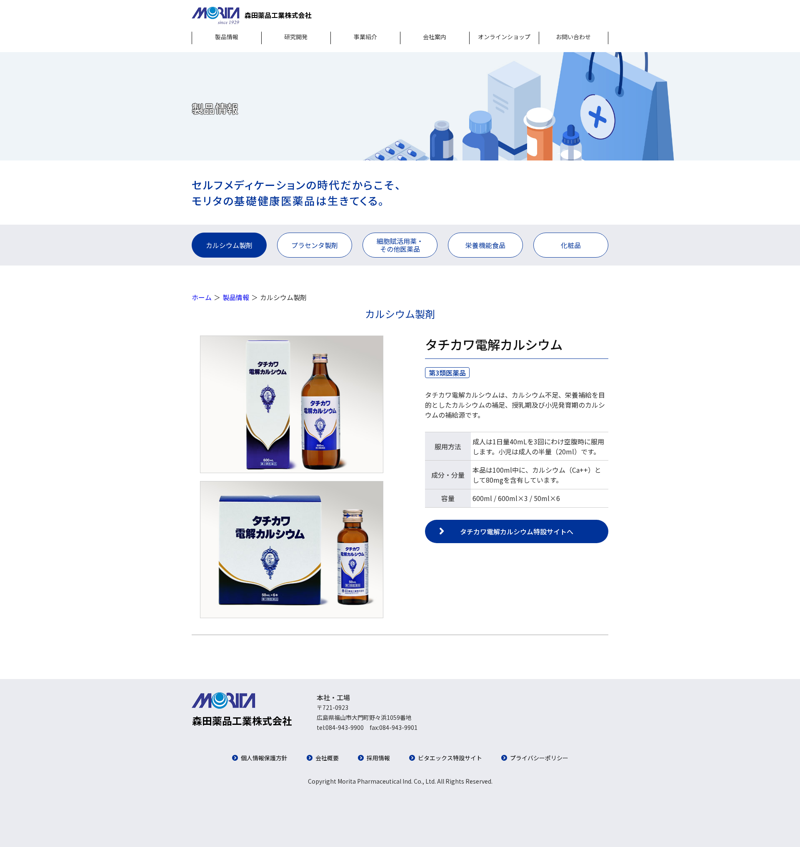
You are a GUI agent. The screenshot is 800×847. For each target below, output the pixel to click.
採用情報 (378, 758)
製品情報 (226, 37)
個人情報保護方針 (264, 758)
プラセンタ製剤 (314, 245)
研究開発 (296, 37)
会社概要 (327, 758)
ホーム (202, 297)
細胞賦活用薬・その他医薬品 (400, 245)
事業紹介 (365, 37)
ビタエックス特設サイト (450, 758)
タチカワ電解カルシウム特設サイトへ (516, 531)
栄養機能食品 (485, 245)
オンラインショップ (504, 37)
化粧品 (571, 245)
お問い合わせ (573, 37)
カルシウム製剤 (229, 245)
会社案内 (434, 37)
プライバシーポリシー (539, 758)
